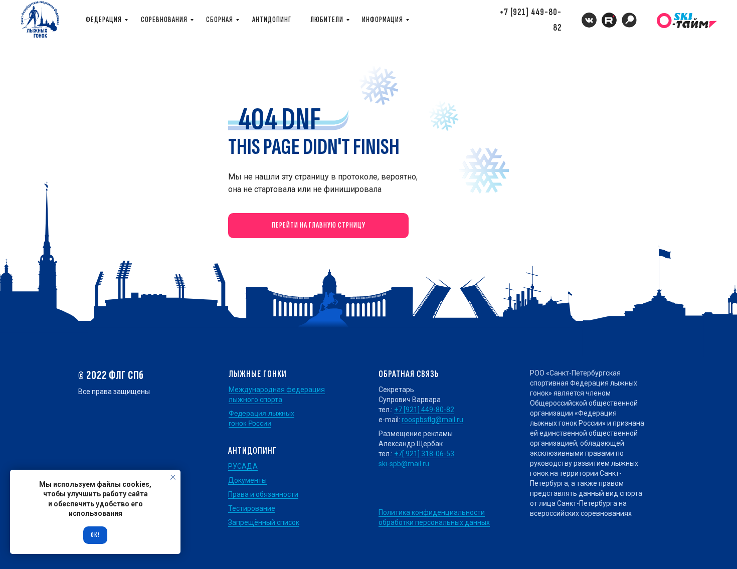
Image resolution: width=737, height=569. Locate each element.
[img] (629, 20)
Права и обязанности (263, 494)
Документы (247, 480)
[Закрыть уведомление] (173, 477)
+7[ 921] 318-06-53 (424, 454)
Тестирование (251, 508)
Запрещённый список (263, 522)
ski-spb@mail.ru (404, 464)
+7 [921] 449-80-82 (424, 410)
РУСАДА (243, 466)
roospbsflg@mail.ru (432, 420)
